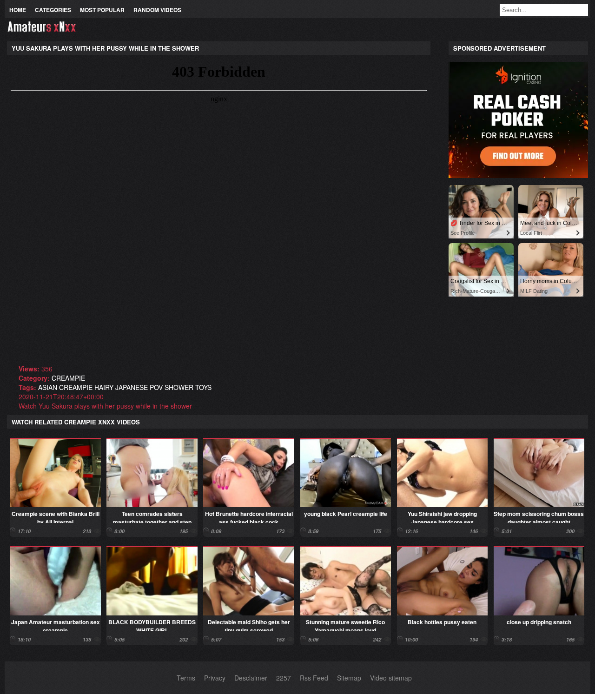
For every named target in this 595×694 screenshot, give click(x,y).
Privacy (214, 677)
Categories (53, 10)
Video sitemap (391, 677)
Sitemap (349, 677)
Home (17, 10)
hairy (103, 387)
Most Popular (102, 10)
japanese (131, 387)
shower (179, 387)
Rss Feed (314, 677)
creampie (68, 378)
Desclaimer (250, 677)
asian (47, 387)
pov (156, 387)
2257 (283, 677)
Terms (186, 677)
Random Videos (157, 10)
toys (203, 387)
